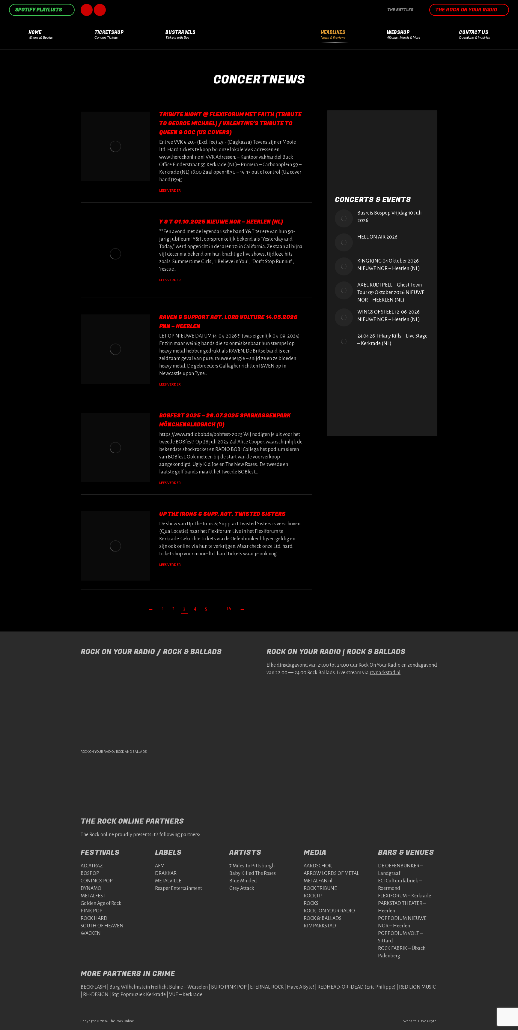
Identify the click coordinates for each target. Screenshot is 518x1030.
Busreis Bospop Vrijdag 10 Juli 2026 (389, 216)
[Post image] (344, 218)
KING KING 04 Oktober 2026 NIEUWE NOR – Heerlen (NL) (388, 264)
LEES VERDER (170, 191)
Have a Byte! (427, 1021)
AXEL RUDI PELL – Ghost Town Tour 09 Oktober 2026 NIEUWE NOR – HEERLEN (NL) (390, 292)
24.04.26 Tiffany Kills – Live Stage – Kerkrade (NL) (392, 339)
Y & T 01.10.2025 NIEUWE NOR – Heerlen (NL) (221, 222)
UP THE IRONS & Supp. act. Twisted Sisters (222, 514)
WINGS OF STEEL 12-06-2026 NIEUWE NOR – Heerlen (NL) (388, 315)
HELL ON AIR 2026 (377, 237)
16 (229, 608)
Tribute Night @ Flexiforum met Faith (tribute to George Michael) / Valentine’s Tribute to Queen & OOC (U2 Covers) (230, 123)
